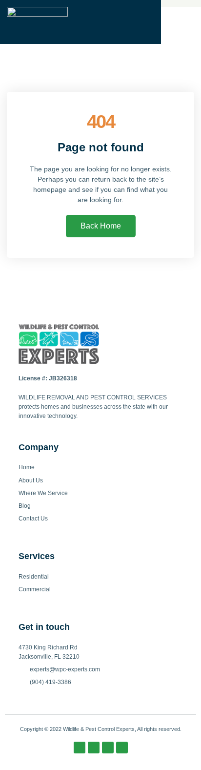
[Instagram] (94, 747)
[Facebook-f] (79, 747)
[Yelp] (108, 747)
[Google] (122, 747)
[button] (181, 22)
